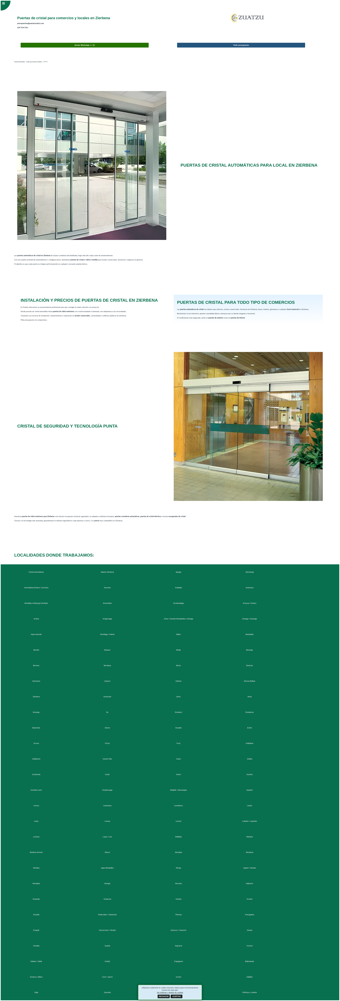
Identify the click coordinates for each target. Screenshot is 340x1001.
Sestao (249, 930)
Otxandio (36, 899)
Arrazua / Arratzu (249, 603)
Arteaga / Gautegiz (249, 619)
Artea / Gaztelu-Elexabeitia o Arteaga (178, 619)
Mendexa (249, 852)
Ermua (36, 743)
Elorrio (107, 728)
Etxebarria (250, 712)
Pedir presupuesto (241, 45)
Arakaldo (178, 588)
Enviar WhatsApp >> (83, 45)
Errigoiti (36, 930)
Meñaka (36, 868)
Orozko (249, 899)
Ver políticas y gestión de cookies (170, 992)
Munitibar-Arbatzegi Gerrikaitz (36, 603)
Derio (178, 697)
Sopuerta (178, 946)
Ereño (249, 728)
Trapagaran (178, 961)
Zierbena (36, 697)
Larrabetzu (178, 806)
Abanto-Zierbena (107, 572)
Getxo (178, 774)
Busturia (249, 665)
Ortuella (36, 915)
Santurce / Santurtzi (178, 930)
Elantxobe (36, 728)
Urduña (178, 899)
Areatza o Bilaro (36, 977)
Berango (249, 650)
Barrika (36, 650)
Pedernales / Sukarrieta (107, 915)
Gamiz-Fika (107, 759)
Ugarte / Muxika (249, 868)
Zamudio (107, 992)
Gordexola (36, 774)
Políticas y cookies (249, 992)
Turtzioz (249, 946)
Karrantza (36, 681)
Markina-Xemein (36, 852)
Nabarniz (249, 883)
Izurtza (36, 806)
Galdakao (249, 743)
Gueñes (249, 774)
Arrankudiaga (178, 603)
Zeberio (178, 681)
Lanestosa (107, 806)
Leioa (36, 821)
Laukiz (249, 806)
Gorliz (107, 774)
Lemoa (107, 821)
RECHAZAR (163, 996)
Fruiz (178, 743)
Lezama (36, 837)
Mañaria (249, 837)
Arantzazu (250, 588)
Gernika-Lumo (36, 790)
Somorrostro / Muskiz (107, 930)
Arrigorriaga (107, 619)
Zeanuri (107, 681)
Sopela (107, 946)
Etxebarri (178, 712)
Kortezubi (107, 697)
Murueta (178, 883)
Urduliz (107, 961)
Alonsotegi (250, 572)
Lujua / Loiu (107, 837)
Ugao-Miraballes (107, 868)
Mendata (178, 852)
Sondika (36, 946)
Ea (107, 712)
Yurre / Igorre (107, 977)
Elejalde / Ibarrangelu (178, 790)
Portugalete (249, 915)
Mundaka (36, 883)
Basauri (107, 650)
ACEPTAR (176, 996)
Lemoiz (178, 821)
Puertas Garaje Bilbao (19, 61)
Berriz (178, 665)
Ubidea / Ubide (36, 961)
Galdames (36, 759)
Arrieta (36, 619)
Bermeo (36, 665)
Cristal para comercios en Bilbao (34, 61)
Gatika (249, 759)
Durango (36, 712)
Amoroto (107, 588)
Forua (107, 743)
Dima (250, 697)
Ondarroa (107, 899)
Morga (178, 868)
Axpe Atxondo (36, 634)
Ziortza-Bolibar (249, 681)
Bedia (178, 650)
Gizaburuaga (107, 790)
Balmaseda (249, 961)
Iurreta (178, 977)
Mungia (107, 883)
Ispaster (249, 790)
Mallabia (178, 837)
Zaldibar (249, 977)
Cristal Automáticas (36, 572)
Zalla (36, 992)
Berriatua (107, 665)
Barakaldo (249, 634)
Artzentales (107, 603)
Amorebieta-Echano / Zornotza (36, 588)
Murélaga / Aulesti (107, 634)
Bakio (178, 634)
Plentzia (178, 915)
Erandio (178, 728)
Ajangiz (178, 572)
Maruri (107, 852)
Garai (178, 759)
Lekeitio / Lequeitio (249, 821)
